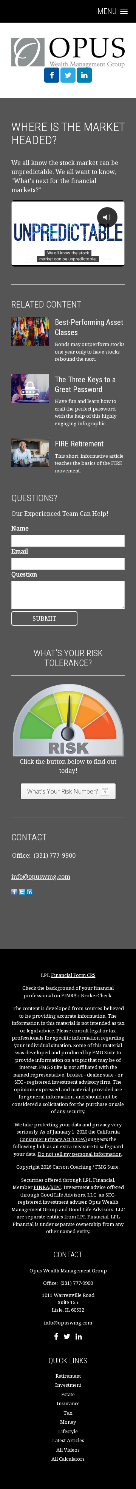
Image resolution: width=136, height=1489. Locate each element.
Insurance (68, 1403)
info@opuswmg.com (40, 876)
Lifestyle (68, 1431)
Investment (68, 1384)
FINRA (41, 1187)
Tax (68, 1412)
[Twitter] (66, 1337)
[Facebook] (56, 1337)
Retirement (68, 1375)
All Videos (68, 1449)
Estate (68, 1394)
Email (19, 551)
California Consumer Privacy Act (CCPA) (70, 1135)
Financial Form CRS (73, 975)
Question (24, 574)
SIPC (56, 1187)
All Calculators (68, 1458)
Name (20, 528)
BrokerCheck (96, 995)
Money (68, 1421)
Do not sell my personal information (80, 1154)
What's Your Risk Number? (62, 791)
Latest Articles (68, 1440)
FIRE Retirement (79, 443)
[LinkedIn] (79, 1337)
